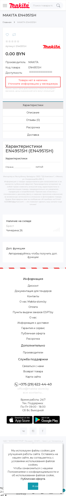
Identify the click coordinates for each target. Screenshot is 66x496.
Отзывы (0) (33, 120)
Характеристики (33, 105)
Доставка (33, 134)
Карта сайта (33, 376)
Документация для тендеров (33, 291)
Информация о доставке (33, 322)
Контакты (33, 296)
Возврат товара (33, 371)
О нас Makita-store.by (33, 301)
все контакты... (33, 392)
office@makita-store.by (33, 388)
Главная (7, 22)
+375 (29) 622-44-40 (35, 384)
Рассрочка (33, 127)
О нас (33, 317)
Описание (33, 112)
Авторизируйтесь (20, 253)
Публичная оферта (33, 333)
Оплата (33, 307)
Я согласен (35, 486)
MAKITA (33, 62)
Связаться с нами (33, 366)
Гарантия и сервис (33, 328)
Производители (33, 352)
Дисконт (33, 285)
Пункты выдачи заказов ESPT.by (33, 312)
